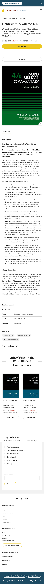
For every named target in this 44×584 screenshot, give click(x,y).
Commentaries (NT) (24, 335)
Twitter (17, 346)
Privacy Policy (12, 575)
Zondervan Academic (15, 10)
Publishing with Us (7, 513)
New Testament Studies (11, 339)
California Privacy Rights (27, 575)
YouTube (26, 499)
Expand (40, 123)
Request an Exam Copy (12, 3)
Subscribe (10, 484)
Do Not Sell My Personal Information (14, 577)
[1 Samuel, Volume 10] (31, 386)
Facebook (21, 499)
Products (4, 18)
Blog (3, 510)
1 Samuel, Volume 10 (30, 400)
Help (3, 516)
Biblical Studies (8, 335)
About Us (4, 519)
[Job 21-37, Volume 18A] (11, 386)
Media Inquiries (6, 522)
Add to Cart (22, 46)
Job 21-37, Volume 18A (10, 400)
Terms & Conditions (34, 577)
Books (4, 533)
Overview (6, 131)
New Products (6, 536)
